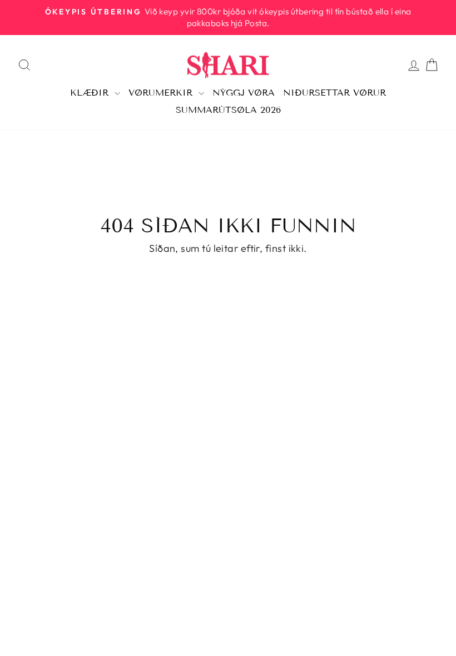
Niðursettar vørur (334, 92)
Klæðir (91, 92)
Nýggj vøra (243, 92)
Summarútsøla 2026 (228, 110)
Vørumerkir (162, 92)
